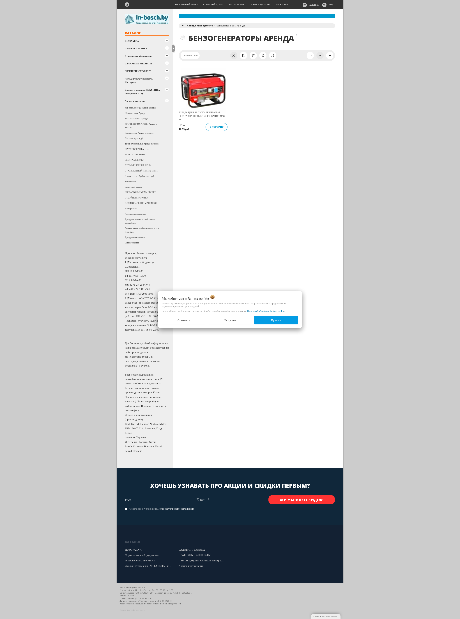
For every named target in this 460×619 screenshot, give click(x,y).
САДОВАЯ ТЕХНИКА (136, 48)
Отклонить (184, 320)
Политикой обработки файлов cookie (265, 311)
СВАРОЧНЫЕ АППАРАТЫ (138, 63)
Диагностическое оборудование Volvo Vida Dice (142, 230)
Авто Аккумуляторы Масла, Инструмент (139, 80)
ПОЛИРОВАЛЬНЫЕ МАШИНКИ (141, 203)
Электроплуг (131, 208)
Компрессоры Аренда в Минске (139, 132)
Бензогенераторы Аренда (136, 118)
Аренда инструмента (135, 101)
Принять (276, 320)
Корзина (314, 4)
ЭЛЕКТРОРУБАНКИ (135, 154)
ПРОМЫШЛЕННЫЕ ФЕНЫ (138, 165)
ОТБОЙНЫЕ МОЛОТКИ (136, 197)
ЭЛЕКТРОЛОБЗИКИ (134, 159)
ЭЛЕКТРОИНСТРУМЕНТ (138, 71)
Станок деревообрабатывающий (139, 176)
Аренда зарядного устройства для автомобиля (140, 221)
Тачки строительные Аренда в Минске (142, 143)
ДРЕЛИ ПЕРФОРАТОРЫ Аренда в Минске (141, 125)
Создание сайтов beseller (325, 616)
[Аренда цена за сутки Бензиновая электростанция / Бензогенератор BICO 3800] (203, 90)
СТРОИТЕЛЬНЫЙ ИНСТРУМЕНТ (141, 170)
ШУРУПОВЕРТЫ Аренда (137, 149)
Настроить (230, 320)
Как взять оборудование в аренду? (140, 107)
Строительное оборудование (138, 56)
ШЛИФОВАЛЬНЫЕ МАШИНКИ (140, 192)
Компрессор (130, 181)
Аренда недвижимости (135, 237)
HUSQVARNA (132, 40)
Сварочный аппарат (133, 186)
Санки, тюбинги (132, 242)
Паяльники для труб (134, 138)
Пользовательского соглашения (175, 508)
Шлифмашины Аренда (135, 113)
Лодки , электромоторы (135, 213)
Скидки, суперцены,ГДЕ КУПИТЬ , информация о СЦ (142, 91)
